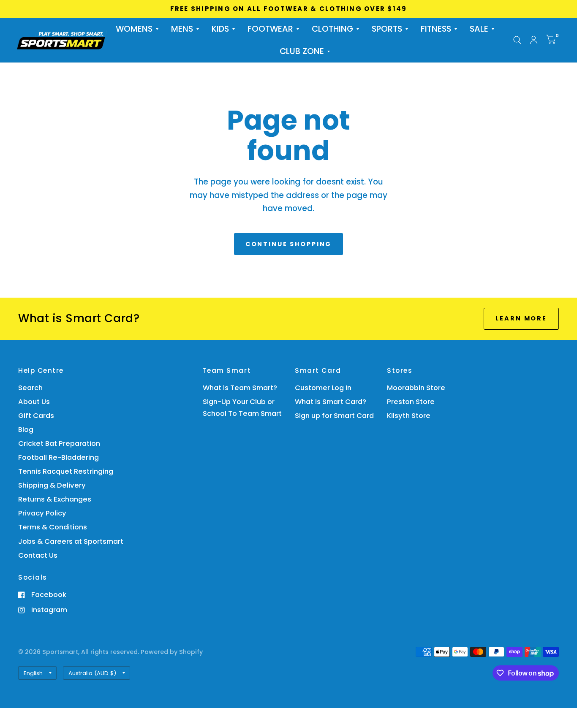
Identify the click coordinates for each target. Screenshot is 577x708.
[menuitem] (137, 29)
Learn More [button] (521, 318)
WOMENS (134, 29)
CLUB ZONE (302, 51)
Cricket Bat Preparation (59, 443)
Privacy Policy (42, 513)
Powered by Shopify (172, 652)
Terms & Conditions (52, 527)
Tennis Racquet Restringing (65, 471)
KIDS (220, 29)
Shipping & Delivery (52, 485)
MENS (182, 29)
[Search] (517, 40)
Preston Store (411, 402)
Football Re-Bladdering (58, 457)
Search (30, 388)
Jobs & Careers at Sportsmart (70, 541)
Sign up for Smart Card (334, 415)
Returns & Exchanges (54, 499)
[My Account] (533, 40)
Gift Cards (36, 415)
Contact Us (37, 555)
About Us (34, 402)
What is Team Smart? (240, 388)
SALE (479, 29)
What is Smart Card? (330, 402)
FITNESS (436, 29)
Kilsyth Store (408, 415)
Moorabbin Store (416, 388)
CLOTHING (332, 29)
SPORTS (387, 29)
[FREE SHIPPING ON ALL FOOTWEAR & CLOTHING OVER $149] (288, 8)
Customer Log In (323, 388)
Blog (25, 429)
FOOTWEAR (270, 29)
